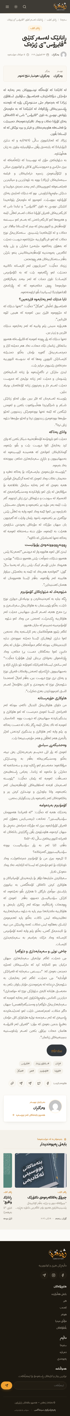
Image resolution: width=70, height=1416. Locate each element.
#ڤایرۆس (25, 1063)
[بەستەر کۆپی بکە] (12, 1083)
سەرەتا (63, 20)
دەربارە (63, 1352)
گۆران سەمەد (61, 1218)
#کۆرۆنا (58, 1071)
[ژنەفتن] (59, 6)
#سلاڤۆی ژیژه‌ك (42, 1063)
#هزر (32, 1071)
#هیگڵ (20, 1071)
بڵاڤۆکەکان (61, 1328)
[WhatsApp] (21, 1083)
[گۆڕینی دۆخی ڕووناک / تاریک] (16, 6)
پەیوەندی (62, 1359)
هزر (65, 1301)
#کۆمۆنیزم (44, 1071)
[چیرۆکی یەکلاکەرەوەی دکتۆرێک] (41, 1170)
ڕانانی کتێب (52, 20)
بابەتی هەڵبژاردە (59, 1294)
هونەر (64, 1314)
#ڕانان (58, 1063)
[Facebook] (47, 1083)
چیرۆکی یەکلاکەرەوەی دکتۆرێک (47, 1197)
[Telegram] (30, 1083)
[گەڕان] (24, 6)
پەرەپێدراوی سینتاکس (45, 1410)
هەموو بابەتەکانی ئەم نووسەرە (30, 1115)
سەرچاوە (56, 1050)
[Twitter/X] (39, 1083)
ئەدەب (63, 1307)
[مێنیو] (7, 6)
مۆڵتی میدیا (61, 1321)
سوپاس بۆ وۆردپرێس (21, 1410)
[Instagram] (53, 1275)
